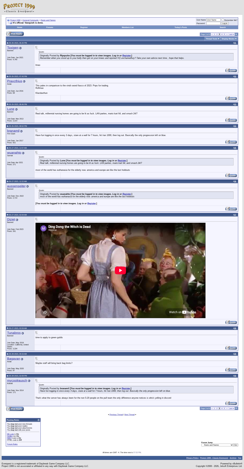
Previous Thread (116, 415)
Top (239, 458)
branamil (13, 130)
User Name (201, 20)
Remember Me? (230, 20)
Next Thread (129, 415)
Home (19, 27)
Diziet (11, 219)
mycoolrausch (17, 380)
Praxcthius (14, 81)
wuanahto (14, 152)
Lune (10, 109)
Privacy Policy (192, 458)
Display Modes (228, 39)
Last (231, 34)
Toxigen (12, 47)
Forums (49, 27)
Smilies (10, 436)
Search (223, 27)
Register (84, 27)
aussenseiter (16, 186)
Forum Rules (12, 444)
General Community (31, 20)
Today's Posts (181, 27)
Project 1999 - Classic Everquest (214, 458)
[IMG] (9, 438)
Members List (128, 27)
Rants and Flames (48, 20)
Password (201, 23)
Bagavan (13, 358)
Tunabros (14, 333)
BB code (10, 434)
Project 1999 (15, 20)
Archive (233, 458)
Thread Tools (211, 39)
